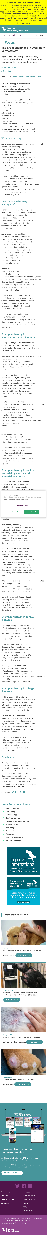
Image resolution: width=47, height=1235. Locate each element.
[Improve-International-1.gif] (23, 861)
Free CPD (4, 1195)
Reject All (15, 512)
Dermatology (18, 76)
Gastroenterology (13, 818)
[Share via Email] (24, 792)
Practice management (15, 837)
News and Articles (7, 1199)
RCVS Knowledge (13, 840)
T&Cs (25, 1207)
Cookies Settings (22, 505)
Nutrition (10, 831)
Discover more (10, 1173)
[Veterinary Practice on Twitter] (17, 1186)
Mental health (12, 824)
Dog (27, 76)
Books (26, 1203)
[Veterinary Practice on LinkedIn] (30, 1186)
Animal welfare (12, 808)
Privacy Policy (28, 1210)
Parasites (10, 834)
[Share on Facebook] (16, 792)
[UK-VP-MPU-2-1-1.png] (23, 891)
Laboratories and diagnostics (18, 821)
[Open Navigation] (44, 29)
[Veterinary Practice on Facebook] (24, 1186)
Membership (5, 1192)
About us (27, 1192)
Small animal (35, 76)
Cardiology (10, 811)
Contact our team (30, 1195)
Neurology (10, 828)
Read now (22, 955)
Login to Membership (12, 35)
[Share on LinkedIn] (20, 792)
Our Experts (5, 1203)
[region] (23, 504)
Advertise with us (30, 1199)
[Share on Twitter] (13, 792)
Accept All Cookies (32, 512)
